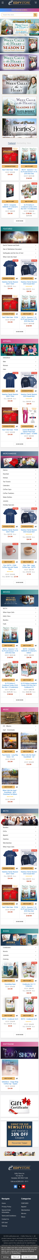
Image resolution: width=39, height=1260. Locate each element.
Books (6, 931)
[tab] (19, 229)
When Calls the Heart (10, 257)
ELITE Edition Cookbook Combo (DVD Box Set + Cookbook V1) (29, 685)
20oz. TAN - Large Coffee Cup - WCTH (28, 566)
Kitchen (5, 478)
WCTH (5, 608)
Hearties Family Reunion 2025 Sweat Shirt (29, 283)
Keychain (6, 474)
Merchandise (9, 453)
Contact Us (5, 1219)
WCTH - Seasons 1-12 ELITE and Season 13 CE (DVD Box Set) (29, 171)
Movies (6, 592)
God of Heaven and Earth (11, 245)
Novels (5, 951)
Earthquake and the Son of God (13, 253)
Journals (6, 955)
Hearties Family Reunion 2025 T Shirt (10, 283)
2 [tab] (17, 33)
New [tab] (29, 143)
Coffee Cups (7, 489)
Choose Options (10, 166)
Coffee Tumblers (8, 493)
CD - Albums (7, 726)
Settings (6, 1257)
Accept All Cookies (29, 1257)
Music (6, 709)
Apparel (7, 341)
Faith (4, 624)
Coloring (5, 959)
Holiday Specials (8, 505)
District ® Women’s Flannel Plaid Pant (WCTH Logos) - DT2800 (29, 431)
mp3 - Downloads (9, 730)
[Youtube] (23, 1186)
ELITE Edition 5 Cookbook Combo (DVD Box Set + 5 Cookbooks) (29, 207)
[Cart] (36, 2)
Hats (4, 369)
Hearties (6, 839)
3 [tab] (19, 33)
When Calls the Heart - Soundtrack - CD (28, 756)
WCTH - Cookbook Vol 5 (10, 1019)
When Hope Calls (8, 612)
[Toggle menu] (2, 2)
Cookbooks (7, 947)
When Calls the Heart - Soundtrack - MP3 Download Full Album (10, 792)
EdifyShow (6, 358)
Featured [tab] (12, 143)
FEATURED (7, 229)
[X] (19, 1186)
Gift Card (4, 1222)
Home (4, 1203)
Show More (19, 221)
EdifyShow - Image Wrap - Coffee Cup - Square (10, 1083)
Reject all (16, 1257)
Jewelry (5, 501)
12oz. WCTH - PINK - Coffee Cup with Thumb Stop (10, 567)
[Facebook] (15, 1186)
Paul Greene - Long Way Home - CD (10, 756)
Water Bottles (7, 497)
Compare (16, 278)
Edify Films (6, 616)
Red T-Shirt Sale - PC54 (10, 170)
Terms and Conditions (9, 1216)
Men (4, 361)
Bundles (5, 620)
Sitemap (4, 1226)
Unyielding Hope (10, 984)
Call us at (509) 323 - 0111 (19, 1181)
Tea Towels (7, 482)
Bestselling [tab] (21, 143)
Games (5, 470)
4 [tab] (21, 33)
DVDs (5, 831)
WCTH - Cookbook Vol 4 (29, 1019)
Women (5, 365)
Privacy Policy (6, 1207)
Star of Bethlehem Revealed (12, 249)
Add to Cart (29, 166)
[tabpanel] (19, 27)
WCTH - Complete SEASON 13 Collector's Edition (10, 207)
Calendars (6, 485)
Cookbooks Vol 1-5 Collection (29, 985)
